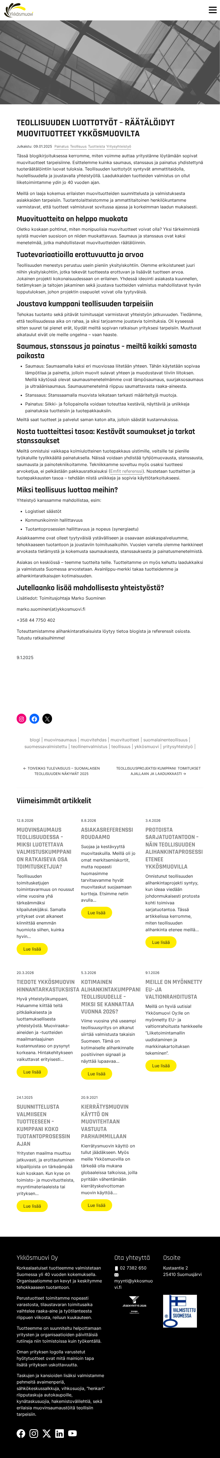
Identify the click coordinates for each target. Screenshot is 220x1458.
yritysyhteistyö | (179, 746)
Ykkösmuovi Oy (37, 1257)
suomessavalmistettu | (47, 746)
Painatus (61, 146)
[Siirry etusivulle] (18, 10)
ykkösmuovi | (148, 746)
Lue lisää (32, 949)
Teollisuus (78, 146)
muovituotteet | (127, 739)
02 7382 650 (132, 1268)
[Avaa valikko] (213, 10)
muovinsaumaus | (62, 739)
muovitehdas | (95, 739)
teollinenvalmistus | (91, 746)
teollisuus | (122, 746)
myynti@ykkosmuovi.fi (133, 1284)
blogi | (37, 739)
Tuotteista (96, 146)
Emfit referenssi (126, 471)
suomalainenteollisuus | (166, 739)
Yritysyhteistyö (118, 146)
